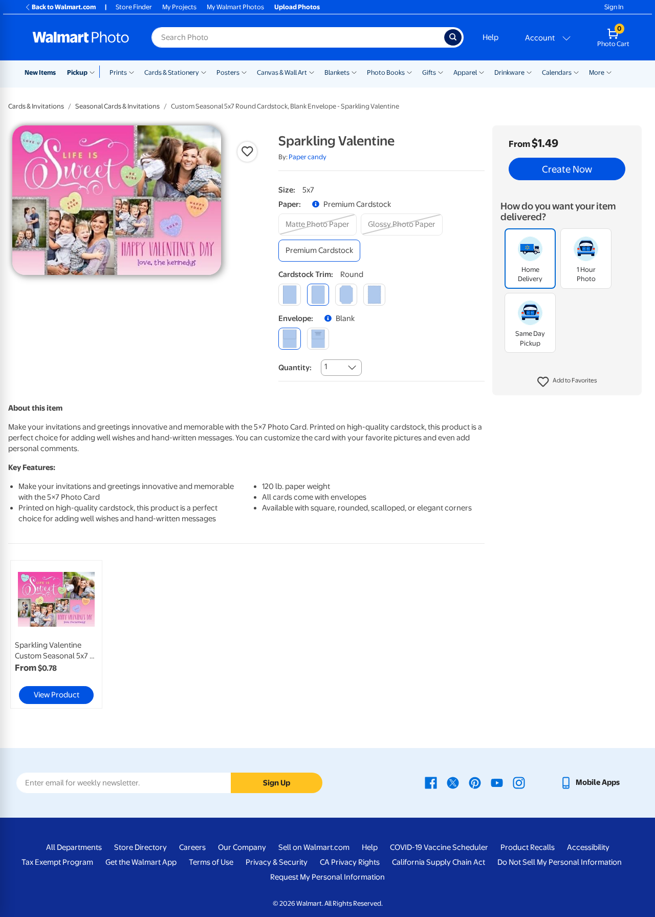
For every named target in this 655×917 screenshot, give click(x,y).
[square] (289, 295)
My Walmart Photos (235, 7)
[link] (56, 634)
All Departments (74, 847)
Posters (227, 72)
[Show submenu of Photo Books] (409, 72)
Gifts (429, 72)
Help (490, 37)
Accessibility (588, 847)
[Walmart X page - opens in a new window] (453, 782)
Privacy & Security (277, 862)
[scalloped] (374, 295)
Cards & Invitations (36, 106)
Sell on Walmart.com (314, 847)
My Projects (179, 7)
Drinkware (509, 72)
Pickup (77, 72)
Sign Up (276, 782)
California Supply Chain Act (438, 862)
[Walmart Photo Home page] (80, 37)
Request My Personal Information (327, 877)
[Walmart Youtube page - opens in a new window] (497, 782)
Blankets (337, 72)
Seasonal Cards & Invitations (117, 106)
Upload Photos (297, 7)
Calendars (557, 72)
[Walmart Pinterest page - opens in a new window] (475, 782)
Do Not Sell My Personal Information (559, 862)
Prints (118, 72)
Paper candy (307, 157)
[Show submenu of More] (609, 72)
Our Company (242, 847)
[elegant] (346, 295)
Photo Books (386, 72)
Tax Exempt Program (57, 862)
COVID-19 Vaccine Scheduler (439, 847)
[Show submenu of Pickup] (94, 72)
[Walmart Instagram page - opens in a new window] (519, 782)
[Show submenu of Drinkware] (529, 72)
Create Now (567, 169)
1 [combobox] (325, 366)
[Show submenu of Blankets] (354, 72)
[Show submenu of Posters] (244, 72)
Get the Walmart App (141, 862)
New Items (40, 72)
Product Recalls (527, 847)
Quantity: (295, 367)
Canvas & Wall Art (282, 72)
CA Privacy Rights (350, 862)
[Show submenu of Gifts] (441, 72)
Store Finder (134, 7)
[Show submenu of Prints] (131, 72)
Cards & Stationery (171, 72)
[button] (567, 382)
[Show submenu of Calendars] (576, 72)
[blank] (289, 339)
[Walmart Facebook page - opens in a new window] (431, 782)
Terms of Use (211, 862)
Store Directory (140, 847)
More (596, 72)
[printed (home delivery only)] (318, 339)
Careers (192, 847)
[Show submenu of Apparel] (481, 72)
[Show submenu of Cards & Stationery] (204, 72)
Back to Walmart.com (64, 7)
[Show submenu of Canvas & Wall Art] (312, 72)
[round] (318, 295)
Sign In (613, 7)
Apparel (465, 72)
